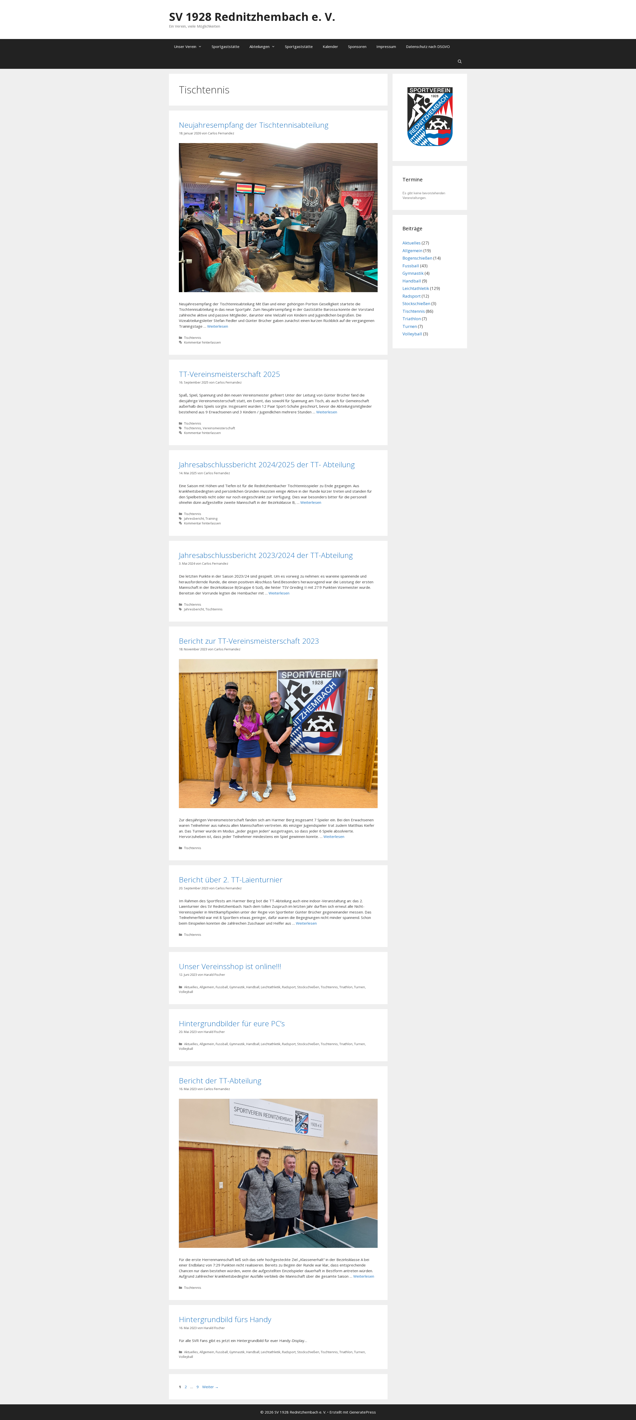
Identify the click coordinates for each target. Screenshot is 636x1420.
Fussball (222, 987)
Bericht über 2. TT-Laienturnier (230, 879)
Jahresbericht (194, 518)
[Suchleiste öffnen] (459, 61)
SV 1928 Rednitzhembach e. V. (252, 16)
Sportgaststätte (225, 46)
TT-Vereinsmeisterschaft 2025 (229, 374)
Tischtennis (192, 337)
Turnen (359, 987)
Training (211, 518)
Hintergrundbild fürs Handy (225, 1319)
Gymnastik (237, 987)
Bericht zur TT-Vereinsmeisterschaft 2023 (249, 641)
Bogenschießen (417, 258)
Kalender (330, 46)
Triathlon (346, 987)
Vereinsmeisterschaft (219, 428)
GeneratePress (362, 1412)
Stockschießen (308, 987)
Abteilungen (259, 46)
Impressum (386, 46)
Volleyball (186, 991)
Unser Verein (185, 46)
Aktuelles (191, 987)
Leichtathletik (270, 987)
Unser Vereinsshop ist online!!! (230, 966)
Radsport (289, 987)
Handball (252, 987)
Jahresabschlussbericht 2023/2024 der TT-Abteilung (266, 555)
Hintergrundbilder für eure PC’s (232, 1023)
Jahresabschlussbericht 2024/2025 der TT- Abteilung (267, 464)
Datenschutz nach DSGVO (428, 46)
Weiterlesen (217, 326)
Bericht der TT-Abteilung (220, 1080)
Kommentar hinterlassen (202, 342)
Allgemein (206, 987)
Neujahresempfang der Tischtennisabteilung (253, 125)
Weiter (210, 1386)
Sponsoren (357, 46)
